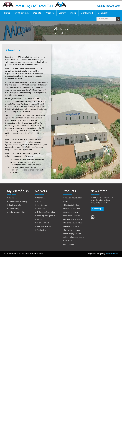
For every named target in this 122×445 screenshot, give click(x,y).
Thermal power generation (47, 216)
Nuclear (39, 219)
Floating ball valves (72, 205)
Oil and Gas (40, 198)
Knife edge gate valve (72, 234)
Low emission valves (72, 209)
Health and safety (15, 205)
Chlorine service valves (73, 223)
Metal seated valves (72, 216)
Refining (39, 201)
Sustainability (14, 209)
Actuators (68, 241)
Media (73, 13)
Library (62, 13)
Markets (37, 13)
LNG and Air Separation (45, 212)
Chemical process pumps (74, 237)
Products (50, 13)
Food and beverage (44, 227)
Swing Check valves (72, 230)
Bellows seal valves (71, 227)
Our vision (13, 198)
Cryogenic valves (71, 212)
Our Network (87, 13)
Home (7, 13)
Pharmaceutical (42, 223)
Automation (69, 244)
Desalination (41, 230)
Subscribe (96, 209)
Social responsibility (17, 212)
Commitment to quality (18, 201)
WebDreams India (112, 254)
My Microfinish (22, 13)
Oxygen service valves (73, 219)
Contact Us (103, 13)
